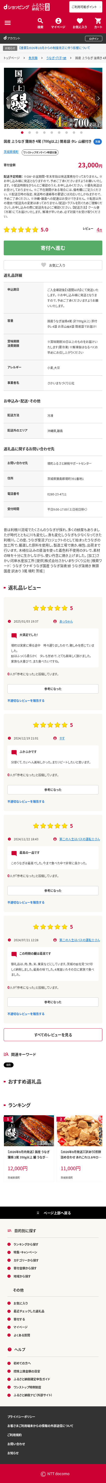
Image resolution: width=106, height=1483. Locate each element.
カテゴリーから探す (26, 1260)
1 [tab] (22, 132)
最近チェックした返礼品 (29, 1311)
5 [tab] (52, 132)
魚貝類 (33, 58)
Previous (7, 98)
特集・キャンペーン (25, 1252)
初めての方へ (22, 1363)
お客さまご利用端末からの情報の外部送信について (40, 1426)
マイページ (58, 26)
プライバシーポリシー (21, 1417)
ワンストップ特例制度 (27, 1387)
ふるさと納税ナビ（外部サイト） (33, 1395)
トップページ (12, 58)
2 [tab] (30, 132)
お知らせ (12, 1453)
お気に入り (80, 26)
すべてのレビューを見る (53, 1034)
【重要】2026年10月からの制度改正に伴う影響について (54, 48)
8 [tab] (74, 132)
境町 (8, 1065)
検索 (40, 26)
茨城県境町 (11, 152)
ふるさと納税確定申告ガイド (32, 1379)
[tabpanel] (53, 98)
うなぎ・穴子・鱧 (56, 58)
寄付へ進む (53, 247)
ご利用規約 (14, 1435)
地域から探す (22, 1276)
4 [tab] (45, 132)
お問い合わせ (16, 1444)
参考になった (52, 689)
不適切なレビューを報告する (25, 700)
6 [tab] (59, 132)
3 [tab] (37, 132)
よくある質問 (22, 1335)
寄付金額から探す (25, 1268)
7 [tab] (67, 132)
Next (98, 98)
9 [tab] (82, 132)
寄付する (19, 1319)
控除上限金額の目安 (27, 1371)
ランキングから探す (26, 1244)
